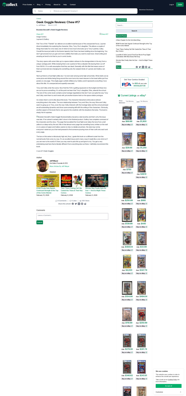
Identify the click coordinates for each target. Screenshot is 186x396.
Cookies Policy (172, 379)
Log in (171, 5)
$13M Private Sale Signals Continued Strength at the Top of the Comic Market (47, 190)
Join (180, 4)
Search (134, 31)
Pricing (47, 5)
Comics (38, 18)
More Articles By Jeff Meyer (59, 166)
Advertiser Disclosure (146, 9)
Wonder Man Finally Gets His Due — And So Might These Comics (95, 190)
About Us (57, 5)
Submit (39, 222)
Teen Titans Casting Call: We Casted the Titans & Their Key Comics (72, 190)
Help (65, 5)
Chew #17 (39, 34)
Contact (73, 5)
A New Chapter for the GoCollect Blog (128, 40)
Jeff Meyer (42, 25)
